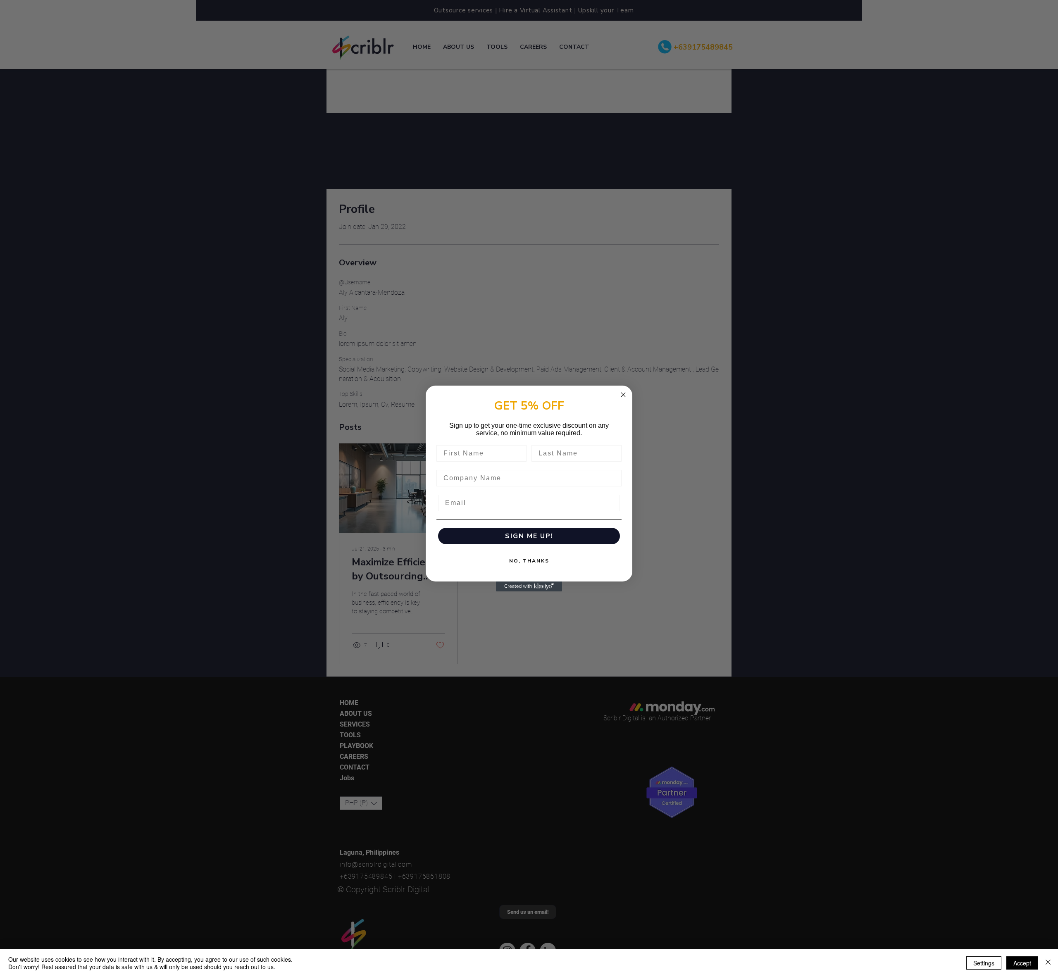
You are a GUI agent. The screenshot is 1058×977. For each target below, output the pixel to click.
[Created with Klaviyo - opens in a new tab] (529, 586)
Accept (1022, 963)
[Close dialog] (623, 395)
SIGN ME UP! (529, 536)
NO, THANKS (529, 561)
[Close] (1048, 963)
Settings (983, 963)
